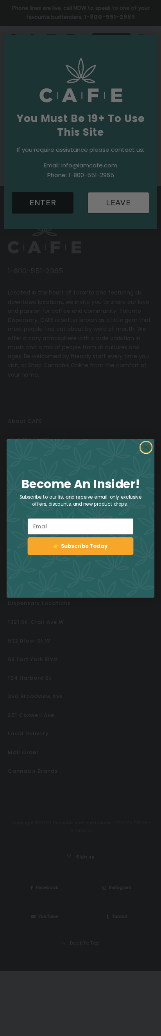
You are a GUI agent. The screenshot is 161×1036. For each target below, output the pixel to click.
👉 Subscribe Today (80, 545)
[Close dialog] (146, 447)
